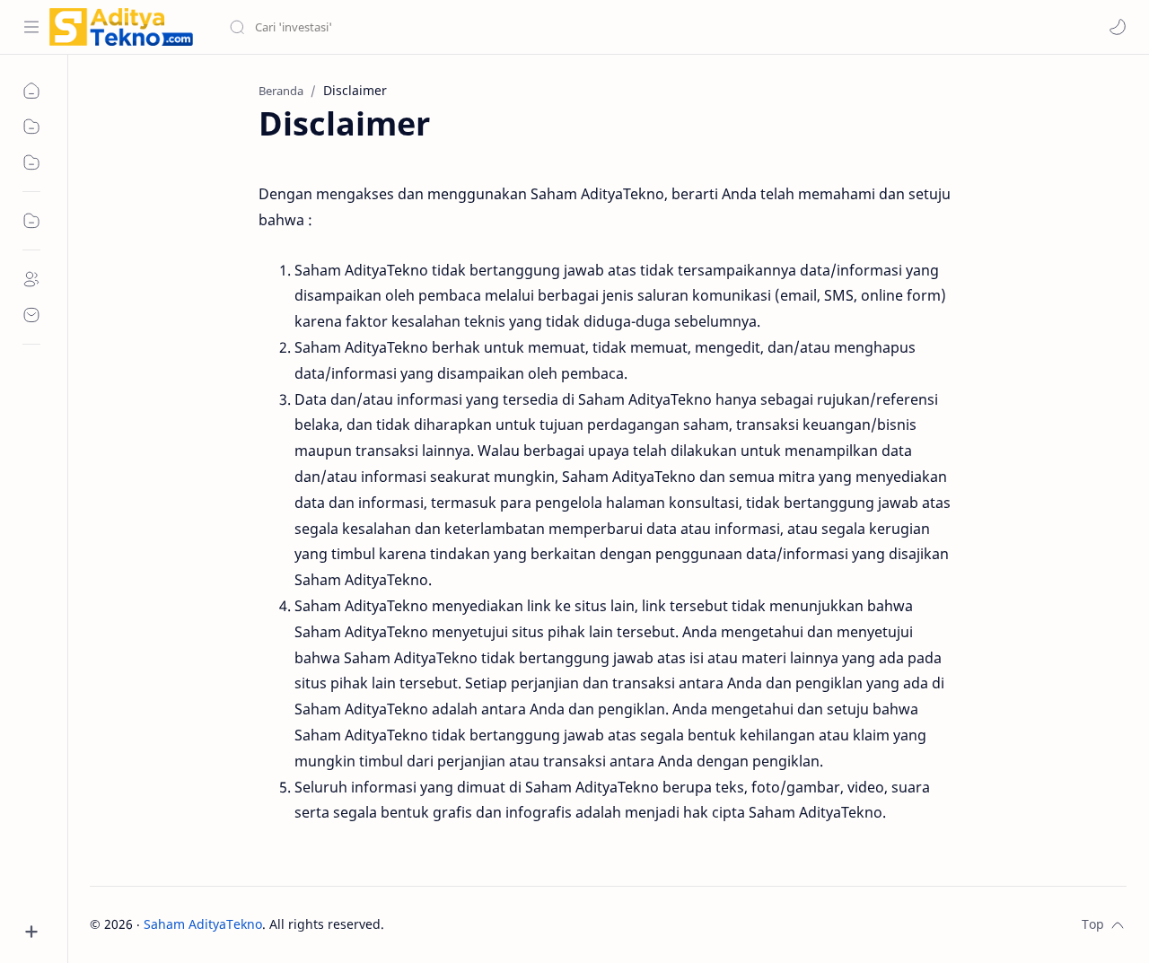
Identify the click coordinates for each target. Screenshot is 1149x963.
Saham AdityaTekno (203, 923)
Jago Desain (504, 923)
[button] (1117, 26)
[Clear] (511, 27)
